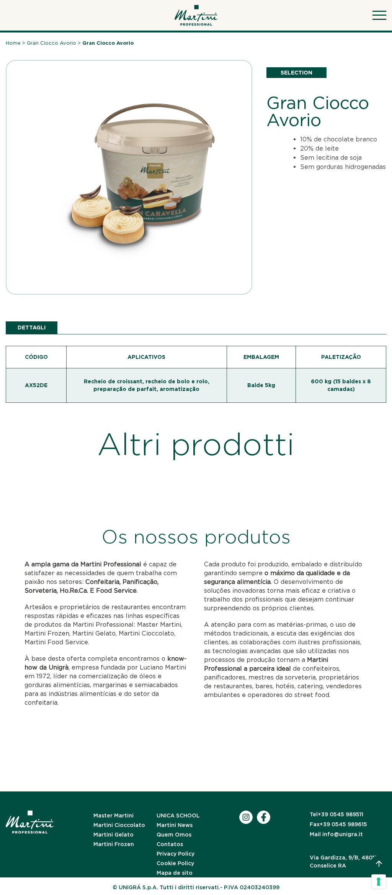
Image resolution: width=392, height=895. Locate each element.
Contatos (170, 844)
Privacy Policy (175, 854)
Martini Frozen (113, 844)
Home (13, 43)
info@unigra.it (336, 834)
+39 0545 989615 (338, 824)
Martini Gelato (113, 835)
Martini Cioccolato (119, 825)
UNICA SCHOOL (178, 815)
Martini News (175, 825)
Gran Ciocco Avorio (51, 43)
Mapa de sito (175, 873)
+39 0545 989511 (336, 814)
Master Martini (113, 815)
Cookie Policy (175, 863)
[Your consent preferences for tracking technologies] (378, 881)
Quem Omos (174, 835)
